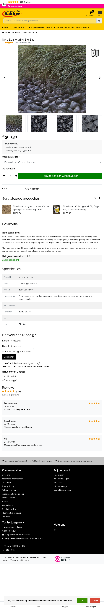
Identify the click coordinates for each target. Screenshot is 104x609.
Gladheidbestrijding (10, 509)
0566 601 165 (10, 531)
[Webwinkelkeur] (62, 559)
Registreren (59, 475)
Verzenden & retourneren (13, 494)
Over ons (6, 475)
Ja (82, 600)
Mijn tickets (59, 482)
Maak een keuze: (11, 157)
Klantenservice (8, 498)
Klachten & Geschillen (11, 513)
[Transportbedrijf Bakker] (12, 13)
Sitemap (5, 501)
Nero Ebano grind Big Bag (27, 32)
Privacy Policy (8, 486)
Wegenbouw (7, 505)
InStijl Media (24, 560)
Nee (96, 600)
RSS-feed (6, 517)
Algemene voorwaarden (12, 479)
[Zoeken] (99, 21)
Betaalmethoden (9, 490)
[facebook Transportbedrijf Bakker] (55, 530)
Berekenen (9, 357)
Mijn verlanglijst (60, 486)
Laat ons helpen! (10, 260)
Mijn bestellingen (61, 479)
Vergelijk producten (62, 490)
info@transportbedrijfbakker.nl (17, 535)
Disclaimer (6, 482)
